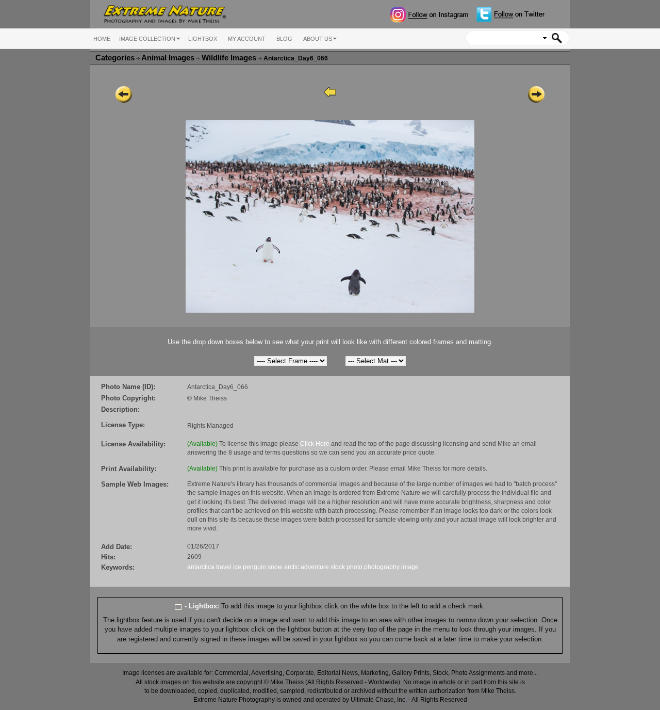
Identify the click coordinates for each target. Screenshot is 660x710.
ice (237, 567)
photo (354, 567)
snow (275, 567)
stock (338, 567)
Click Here (314, 443)
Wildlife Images (230, 58)
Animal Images (168, 58)
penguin (254, 567)
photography (382, 567)
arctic (291, 567)
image (410, 567)
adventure (315, 567)
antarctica (200, 567)
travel (224, 567)
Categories (115, 58)
